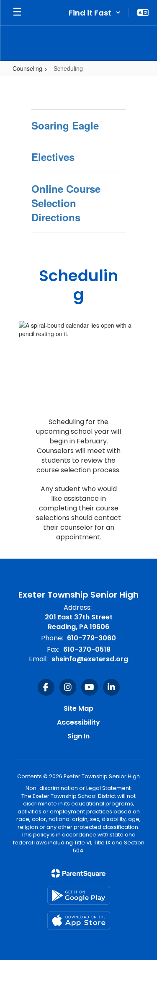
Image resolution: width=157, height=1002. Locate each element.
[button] (94, 12)
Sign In (78, 736)
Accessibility (78, 722)
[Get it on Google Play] (78, 895)
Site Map (78, 708)
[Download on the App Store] (78, 920)
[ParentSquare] (78, 873)
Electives (53, 157)
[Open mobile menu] (17, 12)
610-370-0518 (87, 649)
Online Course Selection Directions (65, 203)
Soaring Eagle (65, 125)
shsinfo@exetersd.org (89, 659)
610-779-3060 (91, 638)
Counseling (27, 68)
